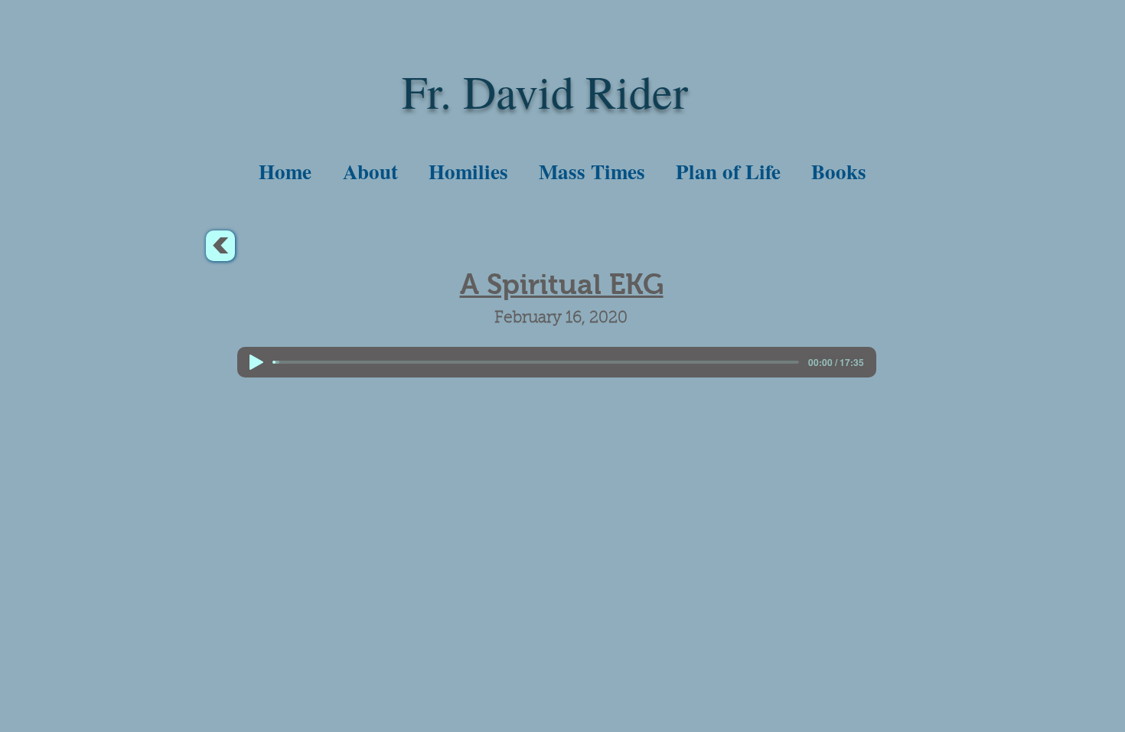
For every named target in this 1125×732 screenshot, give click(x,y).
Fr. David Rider (545, 91)
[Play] (256, 362)
